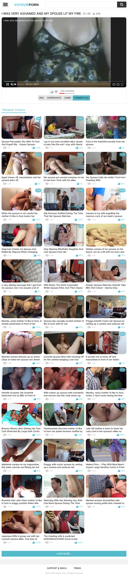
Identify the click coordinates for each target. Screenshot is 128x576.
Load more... (64, 553)
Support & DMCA (57, 568)
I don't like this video (56, 91)
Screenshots (54, 98)
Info (41, 98)
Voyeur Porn (61, 573)
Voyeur (26, 5)
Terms (77, 568)
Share (67, 98)
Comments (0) (81, 98)
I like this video (52, 91)
